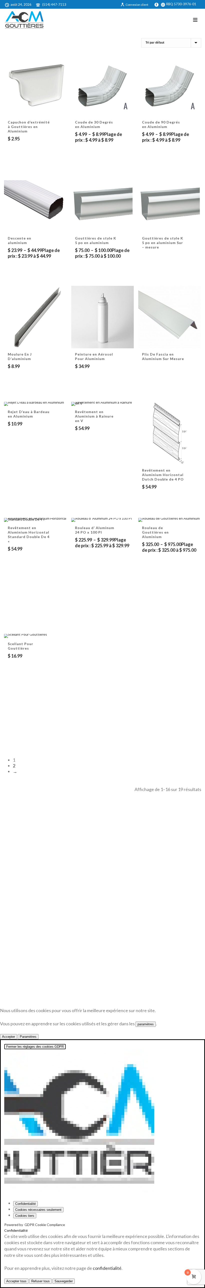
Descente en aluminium (19, 240)
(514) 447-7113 (54, 4)
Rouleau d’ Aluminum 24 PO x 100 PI (94, 530)
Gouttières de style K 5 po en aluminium (95, 240)
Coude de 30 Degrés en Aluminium (94, 124)
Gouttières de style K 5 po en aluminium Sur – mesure (162, 242)
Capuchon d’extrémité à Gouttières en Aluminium (29, 126)
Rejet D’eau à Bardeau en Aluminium (29, 414)
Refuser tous (40, 1281)
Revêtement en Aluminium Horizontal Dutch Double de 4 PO (163, 474)
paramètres (146, 1024)
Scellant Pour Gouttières (20, 646)
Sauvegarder (63, 1281)
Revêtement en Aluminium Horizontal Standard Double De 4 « (29, 534)
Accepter (8, 1037)
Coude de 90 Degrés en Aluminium (161, 124)
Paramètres (28, 1037)
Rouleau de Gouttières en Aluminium (155, 532)
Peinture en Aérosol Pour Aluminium (94, 356)
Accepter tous (16, 1281)
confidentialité (107, 1268)
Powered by (34, 1225)
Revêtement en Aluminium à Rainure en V (94, 416)
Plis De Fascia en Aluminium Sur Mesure (163, 356)
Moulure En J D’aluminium (20, 356)
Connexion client (137, 4)
